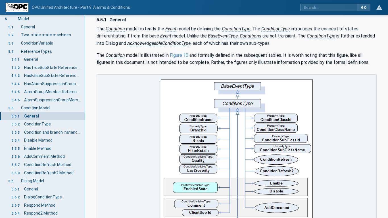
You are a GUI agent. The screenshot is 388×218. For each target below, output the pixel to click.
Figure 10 (179, 55)
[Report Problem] (379, 7)
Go (363, 7)
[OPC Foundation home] (17, 7)
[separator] (85, 116)
